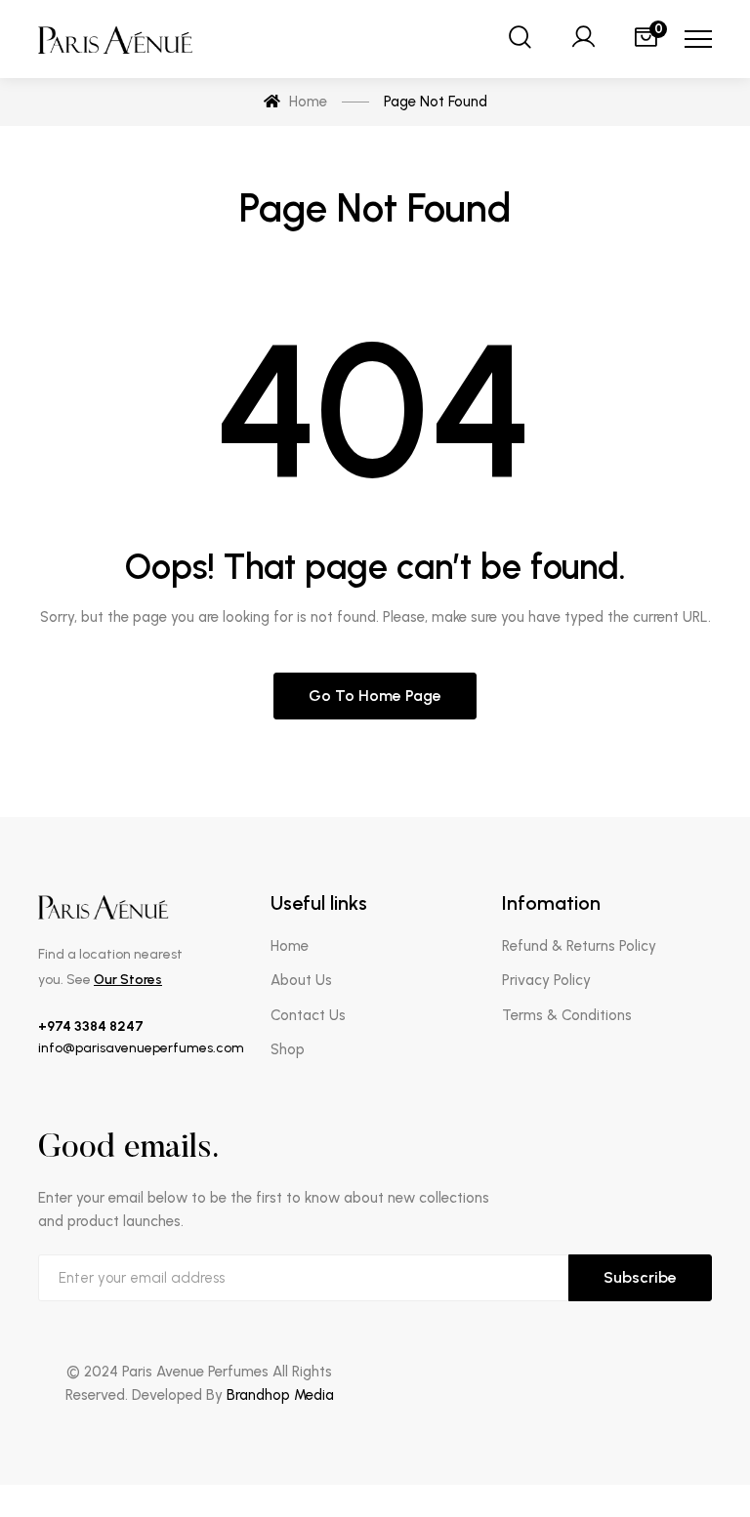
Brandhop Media (280, 1395)
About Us (301, 980)
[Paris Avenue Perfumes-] (116, 39)
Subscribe (640, 1277)
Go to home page (375, 695)
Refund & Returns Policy (579, 946)
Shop (288, 1049)
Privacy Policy (546, 980)
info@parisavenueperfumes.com (141, 1048)
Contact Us (308, 1015)
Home (290, 946)
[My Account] (583, 39)
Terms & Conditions (567, 1015)
